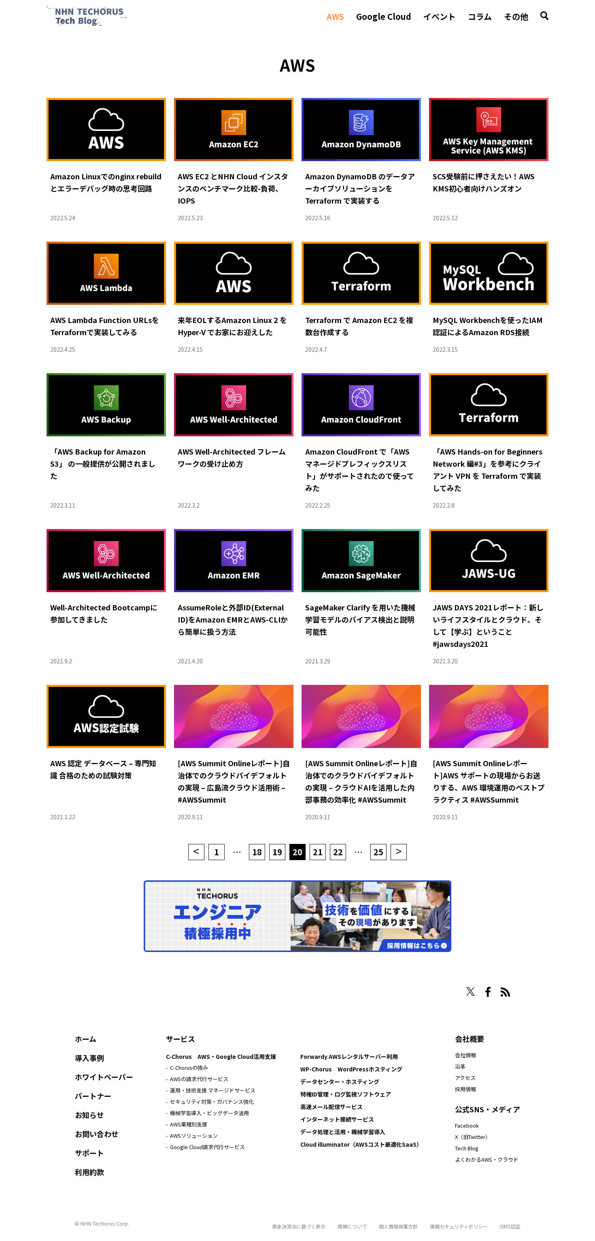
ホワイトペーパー (104, 1076)
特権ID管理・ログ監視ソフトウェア (345, 1094)
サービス (180, 1038)
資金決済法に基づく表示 (298, 1226)
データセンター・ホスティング (339, 1081)
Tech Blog (466, 1148)
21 (318, 852)
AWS (335, 17)
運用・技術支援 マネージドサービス (212, 1090)
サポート (89, 1153)
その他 (516, 17)
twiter (470, 991)
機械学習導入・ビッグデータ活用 (209, 1113)
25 (378, 852)
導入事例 (89, 1057)
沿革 (460, 1066)
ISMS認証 (510, 1226)
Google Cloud (383, 17)
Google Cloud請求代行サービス (207, 1147)
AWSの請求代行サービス (199, 1079)
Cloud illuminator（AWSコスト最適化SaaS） (361, 1144)
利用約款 (89, 1172)
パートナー (93, 1095)
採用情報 (465, 1089)
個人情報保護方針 (398, 1226)
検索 (544, 15)
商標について (352, 1226)
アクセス (465, 1078)
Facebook (467, 1125)
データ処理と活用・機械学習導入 (342, 1132)
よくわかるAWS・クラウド (486, 1159)
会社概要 (469, 1038)
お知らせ (89, 1114)
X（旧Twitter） (473, 1137)
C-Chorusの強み (189, 1067)
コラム (480, 17)
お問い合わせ (97, 1133)
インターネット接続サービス (337, 1119)
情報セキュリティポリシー (459, 1226)
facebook (488, 992)
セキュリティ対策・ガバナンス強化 (212, 1101)
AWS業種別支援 (188, 1124)
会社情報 (465, 1055)
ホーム (85, 1038)
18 (257, 852)
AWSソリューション (194, 1135)
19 (277, 852)
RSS (505, 992)
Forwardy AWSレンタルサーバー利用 (349, 1056)
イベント (439, 17)
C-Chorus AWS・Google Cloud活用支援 (221, 1056)
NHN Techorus (103, 989)
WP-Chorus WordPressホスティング (351, 1069)
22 (338, 852)
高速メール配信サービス (331, 1107)
